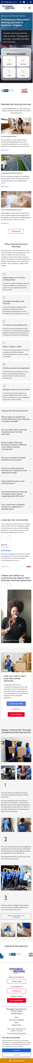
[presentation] (3, 538)
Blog (16, 1022)
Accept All (16, 1050)
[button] (29, 8)
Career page (16, 981)
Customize (16, 1055)
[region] (16, 1049)
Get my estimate (16, 1000)
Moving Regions (16, 1013)
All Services (16, 231)
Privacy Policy (16, 1025)
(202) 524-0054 (17, 704)
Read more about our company (16, 916)
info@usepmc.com (10, 2)
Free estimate (16, 714)
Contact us (16, 991)
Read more (5, 150)
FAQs (16, 1017)
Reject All (16, 1059)
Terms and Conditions (16, 1020)
